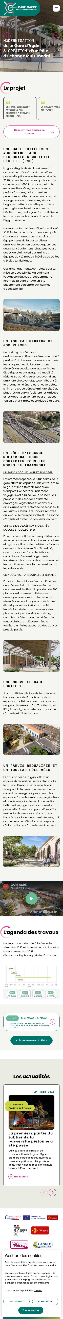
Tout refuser (16, 1301)
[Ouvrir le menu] (56, 8)
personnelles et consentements (32, 1282)
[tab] (31, 1022)
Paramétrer (45, 1301)
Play (31, 899)
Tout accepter (31, 1310)
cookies (38, 1290)
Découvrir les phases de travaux (29, 131)
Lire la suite (21, 1176)
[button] (56, 36)
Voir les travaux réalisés (31, 1040)
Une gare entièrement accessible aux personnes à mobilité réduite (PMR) (18, 111)
